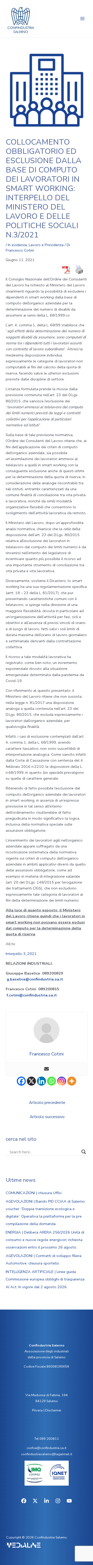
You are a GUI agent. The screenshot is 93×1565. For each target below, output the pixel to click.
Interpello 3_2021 (21, 953)
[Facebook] (21, 1081)
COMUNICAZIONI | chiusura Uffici (33, 1192)
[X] (31, 1081)
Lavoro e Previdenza (46, 244)
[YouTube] (69, 1500)
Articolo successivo (47, 1116)
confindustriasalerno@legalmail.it (46, 1454)
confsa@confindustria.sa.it (46, 1448)
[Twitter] (35, 1500)
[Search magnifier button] (83, 1151)
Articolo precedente (47, 1102)
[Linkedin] (41, 1081)
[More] (71, 1081)
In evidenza (17, 244)
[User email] (46, 1069)
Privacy (37, 1410)
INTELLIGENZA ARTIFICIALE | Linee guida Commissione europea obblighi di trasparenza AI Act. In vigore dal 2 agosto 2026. (45, 1279)
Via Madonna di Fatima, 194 (47, 1395)
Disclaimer (53, 1410)
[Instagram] (61, 1081)
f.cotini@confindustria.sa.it (32, 995)
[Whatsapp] (51, 1081)
